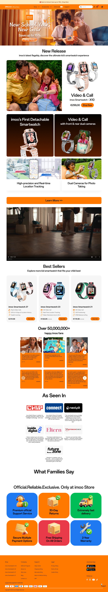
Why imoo (23, 572)
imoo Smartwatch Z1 (10, 575)
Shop (35, 7)
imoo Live (57, 7)
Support (67, 7)
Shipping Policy (39, 569)
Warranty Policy (39, 572)
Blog (22, 575)
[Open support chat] (103, 586)
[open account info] (94, 7)
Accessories (45, 7)
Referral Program (25, 566)
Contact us (24, 578)
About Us (23, 569)
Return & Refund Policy (41, 575)
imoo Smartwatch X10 (11, 566)
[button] (23, 352)
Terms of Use (54, 569)
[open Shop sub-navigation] (39, 7)
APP (36, 578)
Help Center (38, 566)
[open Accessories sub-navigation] (51, 7)
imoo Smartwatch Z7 (10, 572)
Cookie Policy (54, 572)
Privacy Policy (54, 566)
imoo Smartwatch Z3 (10, 569)
